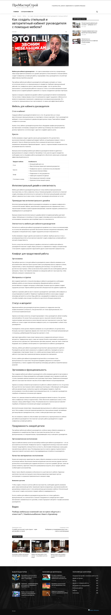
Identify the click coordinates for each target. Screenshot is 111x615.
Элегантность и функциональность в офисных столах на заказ (90, 40)
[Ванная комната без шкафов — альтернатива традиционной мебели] (60, 546)
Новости (19, 16)
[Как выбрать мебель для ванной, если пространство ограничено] (21, 546)
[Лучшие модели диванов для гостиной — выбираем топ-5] (76, 25)
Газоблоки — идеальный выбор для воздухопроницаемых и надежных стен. (29, 585)
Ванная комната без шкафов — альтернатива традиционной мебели (58, 556)
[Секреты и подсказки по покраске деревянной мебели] (46, 593)
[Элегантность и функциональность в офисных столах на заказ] (76, 41)
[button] (97, 12)
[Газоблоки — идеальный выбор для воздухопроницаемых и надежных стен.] (16, 585)
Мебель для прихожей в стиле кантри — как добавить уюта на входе (39, 556)
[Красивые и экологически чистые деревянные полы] (46, 585)
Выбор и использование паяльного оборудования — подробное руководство (28, 593)
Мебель (24, 16)
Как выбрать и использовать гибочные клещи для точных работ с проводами (29, 577)
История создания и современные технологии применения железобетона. (59, 577)
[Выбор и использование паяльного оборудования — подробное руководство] (16, 594)
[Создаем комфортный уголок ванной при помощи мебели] (76, 33)
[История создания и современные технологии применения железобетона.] (46, 577)
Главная (14, 16)
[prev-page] (13, 561)
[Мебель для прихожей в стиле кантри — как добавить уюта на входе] (40, 546)
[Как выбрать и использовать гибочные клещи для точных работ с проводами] (16, 577)
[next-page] (16, 561)
